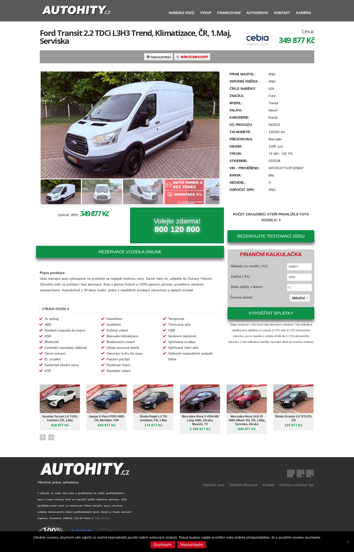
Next (51, 437)
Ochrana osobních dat (296, 485)
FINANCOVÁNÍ (229, 13)
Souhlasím (163, 544)
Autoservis (257, 13)
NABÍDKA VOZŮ (181, 13)
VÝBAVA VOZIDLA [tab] (55, 309)
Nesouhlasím (191, 544)
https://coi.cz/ (102, 518)
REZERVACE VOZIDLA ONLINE (130, 251)
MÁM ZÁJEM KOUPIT (194, 57)
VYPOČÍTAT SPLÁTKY (271, 313)
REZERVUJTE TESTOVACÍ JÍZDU (271, 236)
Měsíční (298, 298)
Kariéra (303, 13)
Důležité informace (243, 485)
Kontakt (282, 13)
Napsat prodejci (161, 57)
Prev (43, 437)
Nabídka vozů (213, 485)
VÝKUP (205, 13)
